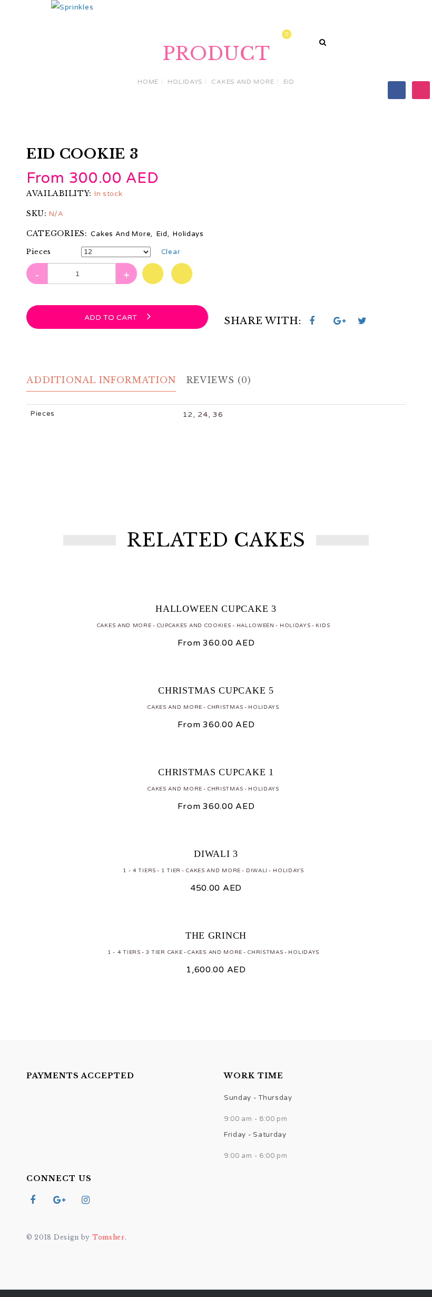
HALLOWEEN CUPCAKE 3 (215, 608)
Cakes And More (242, 81)
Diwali (257, 870)
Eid (288, 81)
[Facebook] (397, 89)
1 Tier (171, 870)
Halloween (255, 625)
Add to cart (111, 317)
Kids (323, 625)
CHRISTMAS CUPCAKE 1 (215, 772)
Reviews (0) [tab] (218, 380)
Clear (171, 252)
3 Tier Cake (164, 952)
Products (151, 36)
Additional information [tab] (101, 380)
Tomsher (108, 1237)
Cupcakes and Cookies (194, 625)
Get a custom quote (244, 36)
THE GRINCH (216, 935)
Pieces (38, 251)
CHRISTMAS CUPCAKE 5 (215, 690)
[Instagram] (421, 89)
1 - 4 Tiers (139, 870)
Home (92, 36)
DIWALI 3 (216, 854)
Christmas (225, 707)
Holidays (185, 81)
